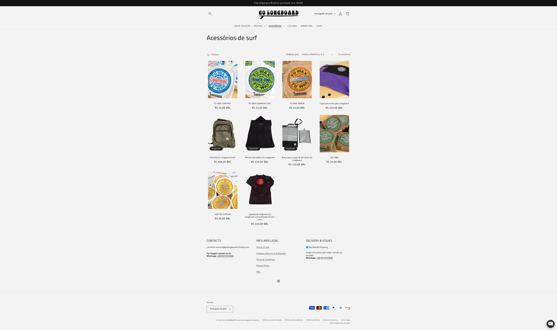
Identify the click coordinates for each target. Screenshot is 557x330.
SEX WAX (334, 157)
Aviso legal (345, 320)
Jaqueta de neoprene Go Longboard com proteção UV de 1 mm (260, 217)
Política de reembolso (294, 320)
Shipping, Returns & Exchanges (271, 253)
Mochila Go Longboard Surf (222, 157)
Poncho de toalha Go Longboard (260, 157)
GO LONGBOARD (229, 320)
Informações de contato (340, 323)
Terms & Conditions (265, 259)
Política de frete (313, 320)
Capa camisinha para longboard (334, 103)
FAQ (258, 271)
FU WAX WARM (297, 103)
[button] (210, 13)
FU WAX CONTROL (222, 103)
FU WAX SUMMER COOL (260, 103)
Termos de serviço (330, 320)
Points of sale (262, 247)
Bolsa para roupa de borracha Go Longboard (297, 159)
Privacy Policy (262, 265)
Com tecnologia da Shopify (247, 320)
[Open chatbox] (551, 324)
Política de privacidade (272, 320)
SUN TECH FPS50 (223, 214)
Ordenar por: (292, 54)
